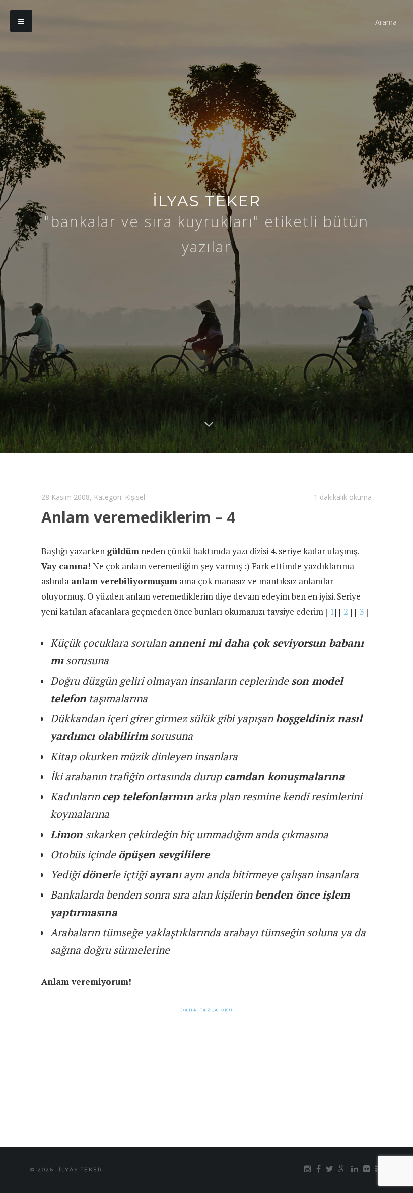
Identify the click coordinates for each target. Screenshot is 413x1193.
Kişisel (135, 497)
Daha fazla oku (206, 1009)
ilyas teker (207, 201)
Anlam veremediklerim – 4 (138, 517)
